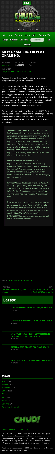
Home (4, 430)
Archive (30, 29)
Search (20, 430)
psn (15, 280)
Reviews (19, 35)
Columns (24, 39)
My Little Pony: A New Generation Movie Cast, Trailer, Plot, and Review (30, 335)
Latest (9, 300)
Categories (6, 71)
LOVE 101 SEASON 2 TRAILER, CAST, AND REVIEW (31, 307)
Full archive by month (10, 407)
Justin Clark (6, 65)
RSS (37, 29)
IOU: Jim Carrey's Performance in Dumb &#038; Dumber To (41, 290)
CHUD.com (27, 420)
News (10, 35)
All (4, 35)
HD (12, 280)
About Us (20, 29)
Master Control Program (21, 71)
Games (42, 35)
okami (20, 280)
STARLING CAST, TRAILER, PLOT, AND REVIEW (30, 347)
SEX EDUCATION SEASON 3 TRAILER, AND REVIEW (31, 321)
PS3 (9, 280)
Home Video (31, 35)
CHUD (27, 3)
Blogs (5, 39)
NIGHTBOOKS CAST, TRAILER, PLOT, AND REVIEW (31, 360)
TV (48, 35)
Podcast (14, 39)
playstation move (28, 280)
